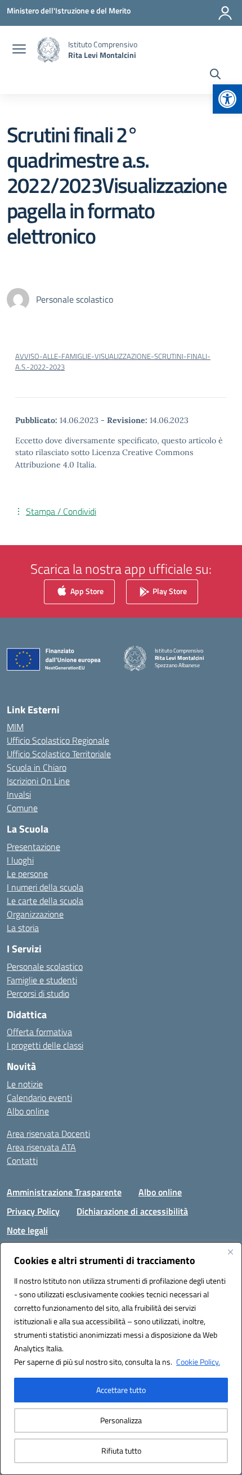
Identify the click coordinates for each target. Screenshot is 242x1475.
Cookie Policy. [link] (198, 1362)
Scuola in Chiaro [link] (36, 767)
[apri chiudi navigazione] (19, 50)
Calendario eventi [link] (39, 1097)
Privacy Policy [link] (33, 1211)
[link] (227, 99)
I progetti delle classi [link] (45, 1045)
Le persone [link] (27, 873)
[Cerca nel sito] (215, 75)
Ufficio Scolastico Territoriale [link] (59, 754)
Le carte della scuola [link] (45, 900)
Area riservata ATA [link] (41, 1147)
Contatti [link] (22, 1160)
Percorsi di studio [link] (38, 993)
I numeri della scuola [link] (45, 887)
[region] (121, 1358)
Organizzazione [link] (35, 914)
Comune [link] (22, 808)
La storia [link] (23, 927)
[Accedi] (225, 13)
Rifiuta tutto (121, 1450)
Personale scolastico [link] (45, 966)
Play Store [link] (169, 590)
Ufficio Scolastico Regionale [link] (58, 740)
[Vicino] (230, 1251)
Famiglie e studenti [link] (42, 980)
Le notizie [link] (25, 1084)
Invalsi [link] (19, 794)
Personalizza (121, 1420)
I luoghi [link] (20, 860)
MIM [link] (15, 727)
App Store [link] (86, 590)
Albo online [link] (28, 1111)
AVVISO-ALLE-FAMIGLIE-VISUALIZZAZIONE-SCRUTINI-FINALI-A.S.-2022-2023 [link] (112, 361)
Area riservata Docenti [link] (48, 1133)
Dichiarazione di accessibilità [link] (132, 1211)
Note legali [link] (27, 1230)
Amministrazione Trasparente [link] (64, 1192)
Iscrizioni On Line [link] (38, 781)
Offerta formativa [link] (39, 1031)
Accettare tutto (121, 1390)
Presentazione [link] (33, 846)
